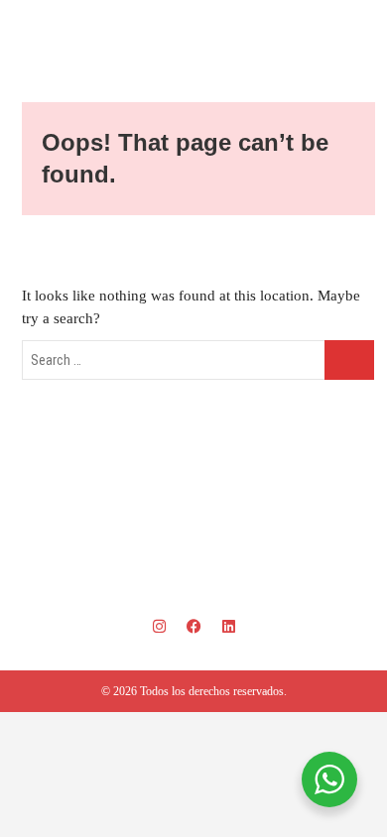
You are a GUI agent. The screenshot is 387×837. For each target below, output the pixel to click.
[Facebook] (193, 626)
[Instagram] (159, 626)
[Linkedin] (228, 626)
